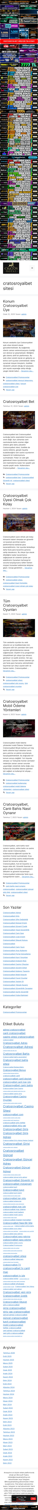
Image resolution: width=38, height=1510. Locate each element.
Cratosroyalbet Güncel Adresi (16, 1169)
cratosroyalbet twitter (10, 1279)
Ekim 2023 (7, 1422)
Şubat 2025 (8, 1367)
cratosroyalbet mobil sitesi (10, 1217)
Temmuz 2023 (9, 1432)
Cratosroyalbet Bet (18, 401)
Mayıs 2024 (8, 1398)
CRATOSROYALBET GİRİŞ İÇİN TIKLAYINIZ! (19, 41)
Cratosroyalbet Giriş (11, 916)
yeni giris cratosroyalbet (13, 1333)
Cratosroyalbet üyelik (15, 1295)
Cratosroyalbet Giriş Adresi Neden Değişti (18, 1140)
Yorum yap (10, 390)
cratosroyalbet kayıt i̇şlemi (12, 1193)
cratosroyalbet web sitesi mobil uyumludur (14, 1281)
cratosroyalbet (9, 889)
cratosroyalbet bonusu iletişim (11, 1073)
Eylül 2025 (7, 1356)
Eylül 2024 (7, 1384)
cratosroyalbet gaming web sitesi (11, 1117)
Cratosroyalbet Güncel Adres (17, 1161)
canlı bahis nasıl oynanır (15, 886)
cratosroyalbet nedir (8, 1226)
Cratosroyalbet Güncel (13, 1153)
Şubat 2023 (8, 1449)
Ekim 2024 (7, 1380)
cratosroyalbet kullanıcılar (16, 783)
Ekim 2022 (7, 1463)
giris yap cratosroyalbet (16, 1311)
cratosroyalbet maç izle (14, 1206)
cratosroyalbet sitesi (11, 384)
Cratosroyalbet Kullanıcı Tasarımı (16, 971)
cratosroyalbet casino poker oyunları (12, 1103)
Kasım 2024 (8, 1377)
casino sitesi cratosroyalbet (18, 1036)
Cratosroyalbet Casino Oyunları (14, 1098)
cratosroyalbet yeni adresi (12, 1289)
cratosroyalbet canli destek (17, 1078)
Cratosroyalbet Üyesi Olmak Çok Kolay (17, 499)
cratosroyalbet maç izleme (14, 1209)
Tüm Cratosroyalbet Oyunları (15, 605)
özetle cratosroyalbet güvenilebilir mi (12, 1336)
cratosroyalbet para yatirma (13, 1234)
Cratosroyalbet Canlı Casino (13, 1088)
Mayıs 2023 (8, 1439)
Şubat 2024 (8, 1408)
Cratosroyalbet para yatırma (16, 1236)
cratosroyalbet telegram (13, 1259)
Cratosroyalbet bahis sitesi (15, 1062)
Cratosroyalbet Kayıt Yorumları (15, 957)
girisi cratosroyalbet (14, 1308)
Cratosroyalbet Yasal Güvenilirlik (16, 930)
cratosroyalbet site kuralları (10, 1253)
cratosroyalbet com (13, 1114)
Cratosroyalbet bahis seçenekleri (15, 1057)
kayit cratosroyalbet (14, 1321)
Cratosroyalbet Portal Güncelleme (17, 954)
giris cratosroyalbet (11, 1305)
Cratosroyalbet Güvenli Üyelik (15, 926)
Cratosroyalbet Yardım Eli (13, 982)
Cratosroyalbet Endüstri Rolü (14, 961)
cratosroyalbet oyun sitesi (12, 1229)
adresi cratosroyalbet (14, 1029)
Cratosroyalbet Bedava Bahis (13, 1067)
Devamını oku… (27, 371)
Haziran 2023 (8, 1436)
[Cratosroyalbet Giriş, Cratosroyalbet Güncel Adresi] (11, 268)
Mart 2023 (7, 1446)
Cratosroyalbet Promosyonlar (17, 377)
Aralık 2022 (7, 1456)
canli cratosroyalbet (14, 1033)
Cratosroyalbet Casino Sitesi (18, 1108)
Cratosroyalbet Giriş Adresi (15, 1135)
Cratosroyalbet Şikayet (15, 1302)
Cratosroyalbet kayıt (13, 1190)
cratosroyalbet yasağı (8, 1286)
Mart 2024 (7, 1405)
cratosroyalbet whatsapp (13, 1284)
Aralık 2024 (7, 1374)
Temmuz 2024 (9, 1391)
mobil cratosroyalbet (13, 1325)
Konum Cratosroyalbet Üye (15, 305)
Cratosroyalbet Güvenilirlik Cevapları (18, 988)
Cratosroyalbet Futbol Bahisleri (15, 995)
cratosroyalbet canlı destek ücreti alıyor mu (14, 1091)
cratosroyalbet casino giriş (12, 1094)
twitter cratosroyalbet (12, 1328)
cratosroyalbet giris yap (14, 1125)
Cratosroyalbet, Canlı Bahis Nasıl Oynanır (17, 808)
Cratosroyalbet (9, 944)
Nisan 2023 (7, 1442)
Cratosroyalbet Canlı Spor (13, 933)
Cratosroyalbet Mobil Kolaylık (15, 975)
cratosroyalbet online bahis (24, 1226)
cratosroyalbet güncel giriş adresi (15, 1177)
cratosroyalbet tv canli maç (16, 1270)
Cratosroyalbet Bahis (16, 1053)
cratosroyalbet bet (13, 477)
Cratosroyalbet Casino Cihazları (16, 964)
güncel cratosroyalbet (15, 1318)
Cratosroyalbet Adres (15, 1043)
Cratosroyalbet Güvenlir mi (18, 1180)
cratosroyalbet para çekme (17, 1239)
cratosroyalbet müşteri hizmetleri (17, 1220)
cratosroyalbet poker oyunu (13, 1243)
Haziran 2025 (8, 1360)
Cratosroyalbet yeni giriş (17, 1292)
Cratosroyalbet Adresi (12, 913)
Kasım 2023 (8, 1418)
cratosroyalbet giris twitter (14, 1123)
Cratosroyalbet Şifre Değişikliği (15, 920)
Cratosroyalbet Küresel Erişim (15, 923)
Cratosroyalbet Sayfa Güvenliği (15, 992)
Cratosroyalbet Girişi (16, 1143)
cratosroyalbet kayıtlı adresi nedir (11, 1195)
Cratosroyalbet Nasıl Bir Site (17, 1223)
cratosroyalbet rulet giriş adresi (11, 1248)
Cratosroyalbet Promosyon (12, 1245)
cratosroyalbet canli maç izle (17, 1082)
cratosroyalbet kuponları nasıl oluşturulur (13, 1204)
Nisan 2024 (7, 1401)
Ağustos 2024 (8, 1387)
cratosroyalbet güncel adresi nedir (12, 1174)
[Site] (19, 69)
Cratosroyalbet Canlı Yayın (14, 947)
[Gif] (19, 111)
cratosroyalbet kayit (10, 1187)
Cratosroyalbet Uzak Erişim (14, 937)
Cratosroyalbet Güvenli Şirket (15, 968)
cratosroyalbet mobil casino (13, 1215)
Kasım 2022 (8, 1460)
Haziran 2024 (8, 1394)
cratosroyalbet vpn (24, 1278)
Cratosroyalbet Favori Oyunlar (15, 978)
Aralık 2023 (7, 1415)
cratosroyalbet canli (11, 1076)
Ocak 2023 (7, 1453)
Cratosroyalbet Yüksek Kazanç (15, 985)
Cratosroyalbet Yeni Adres (24, 1286)
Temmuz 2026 (9, 1353)
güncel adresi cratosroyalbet (15, 1315)
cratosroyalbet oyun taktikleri (10, 1231)
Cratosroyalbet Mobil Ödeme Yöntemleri (15, 705)
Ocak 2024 (7, 1411)
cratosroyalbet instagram (17, 1183)
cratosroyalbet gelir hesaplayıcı (11, 1120)
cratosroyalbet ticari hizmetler (15, 583)
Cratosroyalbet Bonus (14, 1070)
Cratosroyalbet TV (12, 1264)
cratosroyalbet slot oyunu (13, 683)
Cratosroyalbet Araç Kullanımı (15, 951)
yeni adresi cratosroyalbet (14, 1330)
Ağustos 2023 (8, 1429)
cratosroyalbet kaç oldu (14, 1198)
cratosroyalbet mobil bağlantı (13, 1212)
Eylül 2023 (7, 1425)
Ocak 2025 (7, 1370)
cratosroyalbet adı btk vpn (10, 1050)
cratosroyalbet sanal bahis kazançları (12, 1250)
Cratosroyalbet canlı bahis (18, 1085)
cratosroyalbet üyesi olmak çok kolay (18, 586)
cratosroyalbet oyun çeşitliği (26, 1231)
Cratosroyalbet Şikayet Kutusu (15, 940)
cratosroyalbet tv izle (14, 1275)
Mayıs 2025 (7, 1363)
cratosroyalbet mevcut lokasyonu (19, 380)
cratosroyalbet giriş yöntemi (10, 1147)
